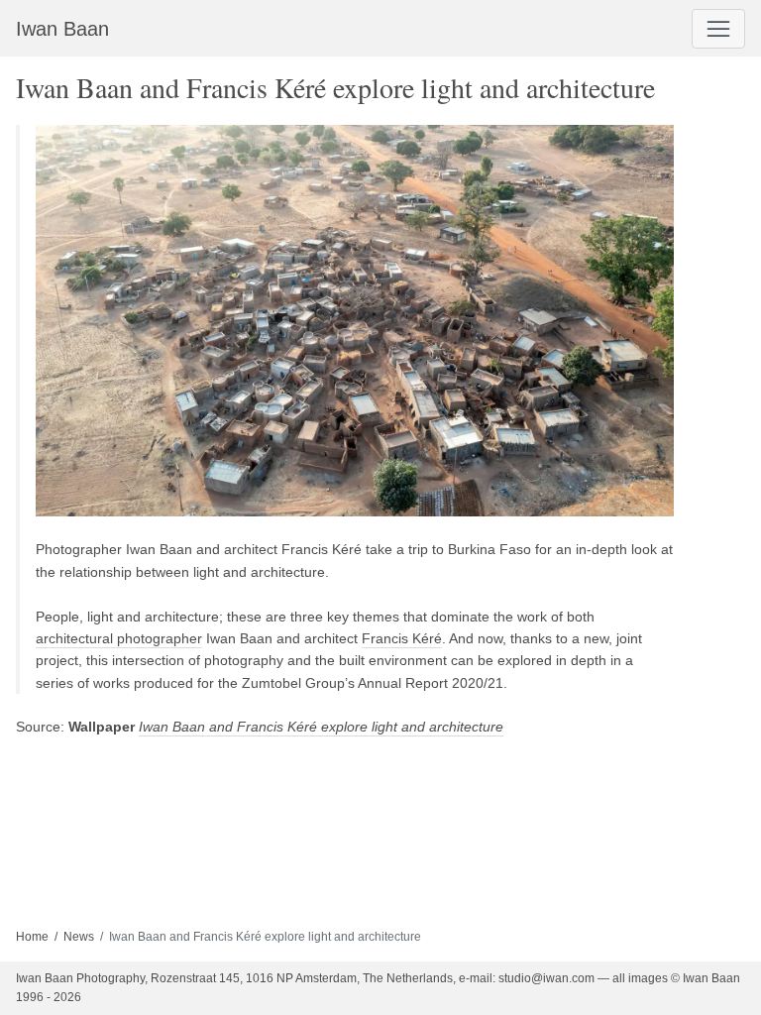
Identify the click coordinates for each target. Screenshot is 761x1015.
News (78, 937)
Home (32, 937)
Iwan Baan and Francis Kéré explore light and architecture (321, 726)
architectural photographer (119, 638)
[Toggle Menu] (718, 29)
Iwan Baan (62, 29)
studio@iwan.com (546, 978)
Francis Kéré (402, 638)
